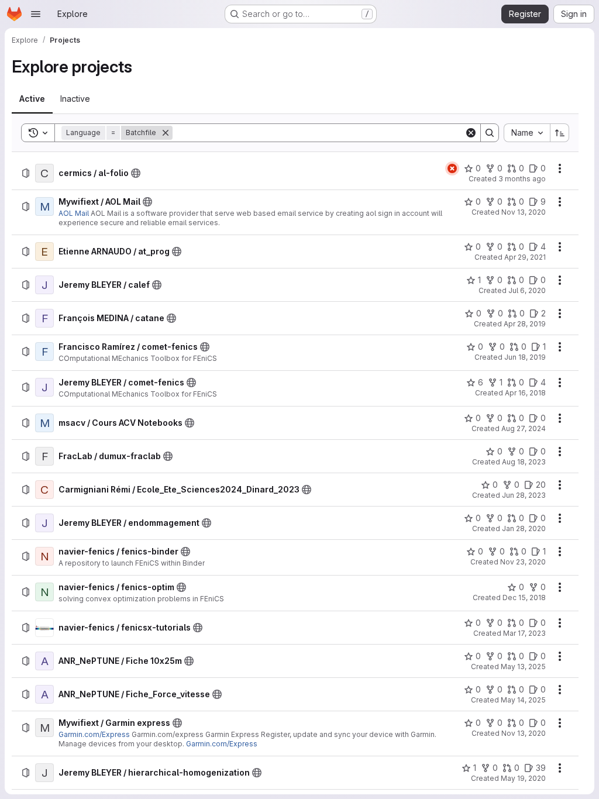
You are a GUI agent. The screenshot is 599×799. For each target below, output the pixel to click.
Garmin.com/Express (94, 734)
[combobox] (527, 132)
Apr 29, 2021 (525, 257)
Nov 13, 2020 (523, 212)
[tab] (32, 98)
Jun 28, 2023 (524, 495)
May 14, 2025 (523, 699)
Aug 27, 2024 (523, 428)
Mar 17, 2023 (524, 633)
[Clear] (471, 133)
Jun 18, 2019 (525, 357)
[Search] (489, 132)
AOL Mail (74, 213)
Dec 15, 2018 (524, 597)
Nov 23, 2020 (523, 561)
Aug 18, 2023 (524, 461)
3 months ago (522, 178)
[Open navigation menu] (35, 14)
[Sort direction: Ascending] (559, 132)
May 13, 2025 (523, 666)
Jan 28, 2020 (524, 528)
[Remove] (166, 133)
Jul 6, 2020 (527, 290)
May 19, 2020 (523, 778)
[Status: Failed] (452, 168)
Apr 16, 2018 (525, 392)
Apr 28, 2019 (525, 323)
